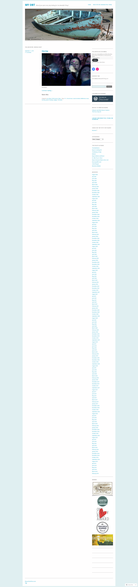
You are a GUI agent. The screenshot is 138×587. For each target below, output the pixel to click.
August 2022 (95, 270)
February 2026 (95, 186)
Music (50, 98)
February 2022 (95, 282)
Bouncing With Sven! (96, 162)
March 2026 (94, 184)
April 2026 (94, 182)
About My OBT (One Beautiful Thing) (102, 4)
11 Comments (28, 52)
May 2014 (94, 467)
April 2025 (94, 206)
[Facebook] (93, 69)
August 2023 (95, 246)
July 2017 (94, 391)
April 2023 (94, 254)
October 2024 (95, 218)
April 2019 (94, 350)
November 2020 (95, 312)
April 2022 (94, 278)
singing (55, 100)
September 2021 (96, 292)
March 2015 (94, 447)
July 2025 (94, 200)
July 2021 (94, 296)
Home (89, 4)
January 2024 (95, 236)
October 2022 (95, 266)
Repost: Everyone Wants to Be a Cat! (100, 160)
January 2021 (95, 308)
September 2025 (96, 196)
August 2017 (95, 389)
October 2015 (95, 433)
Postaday (51, 100)
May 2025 (94, 204)
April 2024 (94, 230)
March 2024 (94, 232)
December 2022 (95, 262)
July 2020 (94, 320)
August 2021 (95, 294)
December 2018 (95, 357)
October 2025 (95, 194)
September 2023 (96, 244)
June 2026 (94, 178)
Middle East (83, 98)
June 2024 (94, 226)
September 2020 (96, 316)
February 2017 (95, 401)
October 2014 (95, 457)
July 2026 (94, 176)
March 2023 (94, 256)
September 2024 (96, 220)
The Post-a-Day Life (96, 111)
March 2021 (94, 304)
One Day (45, 51)
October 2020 (95, 314)
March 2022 (94, 280)
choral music (70, 98)
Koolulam (78, 98)
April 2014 (94, 469)
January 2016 (95, 427)
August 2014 (95, 461)
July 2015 (94, 439)
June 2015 (94, 441)
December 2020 (95, 310)
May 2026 (94, 180)
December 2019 (95, 334)
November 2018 (95, 359)
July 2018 (94, 367)
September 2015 (96, 435)
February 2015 (95, 449)
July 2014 (94, 463)
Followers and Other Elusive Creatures (100, 110)
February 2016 (95, 425)
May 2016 (94, 419)
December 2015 (95, 429)
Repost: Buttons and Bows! (98, 156)
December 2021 (95, 286)
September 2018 (96, 363)
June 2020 (94, 322)
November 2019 (95, 336)
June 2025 (94, 202)
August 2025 (95, 198)
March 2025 (94, 208)
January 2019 (95, 355)
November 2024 (95, 216)
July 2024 (94, 224)
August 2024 (95, 222)
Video (59, 98)
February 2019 (95, 353)
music (87, 98)
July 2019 (94, 344)
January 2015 (95, 451)
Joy (47, 98)
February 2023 (95, 258)
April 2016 (94, 421)
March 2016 (94, 423)
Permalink (60, 100)
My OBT (30, 4)
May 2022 (94, 276)
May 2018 (94, 371)
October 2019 (95, 338)
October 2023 (95, 242)
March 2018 (94, 375)
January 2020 (95, 332)
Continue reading (47, 90)
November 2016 (95, 407)
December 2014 (95, 453)
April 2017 (94, 397)
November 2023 (95, 240)
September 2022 (96, 268)
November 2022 (95, 264)
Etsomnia (94, 130)
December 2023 (95, 238)
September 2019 (96, 340)
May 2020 (94, 324)
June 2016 (94, 417)
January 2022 (95, 284)
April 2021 (94, 302)
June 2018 (94, 369)
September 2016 (96, 411)
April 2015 (94, 445)
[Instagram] (97, 69)
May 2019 (94, 348)
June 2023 (94, 250)
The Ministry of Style (96, 152)
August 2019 (95, 342)
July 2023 (94, 248)
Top (26, 583)
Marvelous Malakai (96, 166)
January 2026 (95, 188)
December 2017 (95, 381)
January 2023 (95, 260)
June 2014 (94, 465)
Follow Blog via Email (99, 51)
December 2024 (95, 214)
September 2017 (96, 387)
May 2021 (94, 300)
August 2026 (95, 174)
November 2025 (95, 192)
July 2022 (94, 272)
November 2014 (95, 455)
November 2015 (95, 431)
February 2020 (95, 330)
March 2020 (94, 328)
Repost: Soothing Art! (97, 150)
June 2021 (94, 298)
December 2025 (95, 190)
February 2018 (95, 377)
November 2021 (95, 288)
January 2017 (95, 403)
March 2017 (94, 399)
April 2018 (94, 373)
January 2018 (95, 379)
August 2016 (95, 413)
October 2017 (95, 385)
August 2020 (95, 318)
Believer (94, 154)
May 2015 (94, 443)
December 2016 (95, 405)
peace (47, 100)
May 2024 (94, 228)
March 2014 (94, 471)
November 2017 (95, 383)
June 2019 (94, 346)
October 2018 (95, 361)
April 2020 (94, 326)
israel (74, 98)
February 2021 (95, 306)
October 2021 (95, 290)
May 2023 (94, 252)
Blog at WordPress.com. (30, 581)
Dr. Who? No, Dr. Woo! (97, 158)
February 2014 (95, 473)
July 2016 (94, 415)
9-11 (65, 98)
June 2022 (94, 274)
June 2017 (94, 393)
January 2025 (95, 212)
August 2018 (95, 365)
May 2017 (94, 395)
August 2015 (95, 437)
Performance (55, 98)
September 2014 (96, 459)
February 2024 (95, 234)
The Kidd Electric (96, 148)
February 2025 (95, 210)
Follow (95, 60)
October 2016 (95, 409)
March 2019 (94, 352)
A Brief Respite (95, 164)
